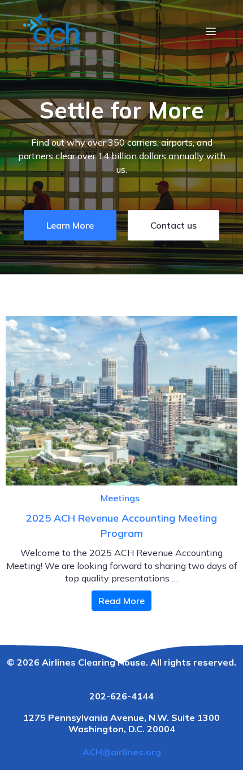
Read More (121, 600)
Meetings (120, 498)
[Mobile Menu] (210, 31)
